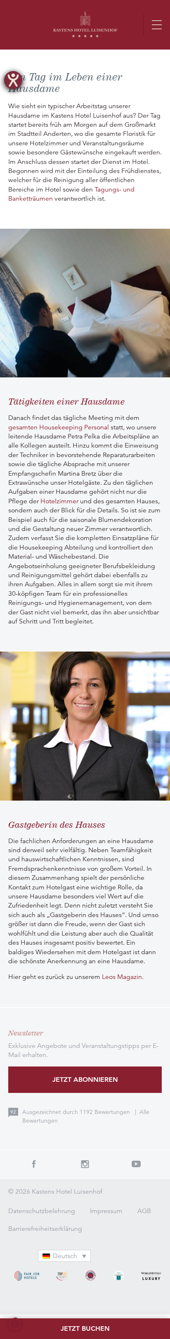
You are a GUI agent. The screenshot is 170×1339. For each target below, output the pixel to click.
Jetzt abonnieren (85, 1079)
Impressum (106, 1211)
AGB (144, 1211)
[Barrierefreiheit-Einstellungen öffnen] (13, 80)
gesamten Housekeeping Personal (58, 427)
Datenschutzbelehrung (41, 1211)
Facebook (33, 1164)
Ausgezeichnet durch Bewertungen (77, 1112)
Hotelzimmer (59, 501)
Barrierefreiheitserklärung (45, 1229)
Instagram (85, 1164)
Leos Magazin (122, 977)
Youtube (136, 1164)
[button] (15, 1324)
